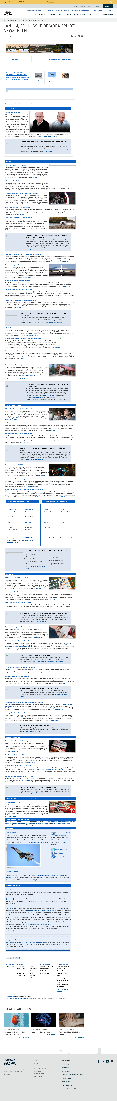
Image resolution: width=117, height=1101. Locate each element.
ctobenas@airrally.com (55, 661)
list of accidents (60, 483)
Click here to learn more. (34, 731)
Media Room (66, 1064)
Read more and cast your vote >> (47, 136)
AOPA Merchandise (68, 1085)
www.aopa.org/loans (41, 621)
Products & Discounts (35, 10)
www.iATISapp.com (48, 395)
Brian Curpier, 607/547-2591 (62, 973)
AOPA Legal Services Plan (35, 759)
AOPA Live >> (65, 80)
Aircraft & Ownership (80, 10)
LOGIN (98, 6)
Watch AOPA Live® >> (28, 375)
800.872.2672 (7, 1074)
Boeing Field (53, 708)
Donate (90, 6)
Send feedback (19, 996)
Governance (37, 1071)
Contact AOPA (66, 1061)
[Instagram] (108, 1061)
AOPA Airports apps (26, 780)
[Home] (6, 20)
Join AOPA (36, 1063)
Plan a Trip (71, 15)
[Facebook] (99, 1061)
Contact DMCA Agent (69, 1088)
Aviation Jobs (66, 1081)
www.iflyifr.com (30, 249)
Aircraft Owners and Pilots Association (19, 998)
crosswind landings (10, 123)
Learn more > (50, 151)
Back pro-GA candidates (13, 942)
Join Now (108, 6)
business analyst (22, 823)
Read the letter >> (66, 608)
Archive (27, 996)
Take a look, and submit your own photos (34, 842)
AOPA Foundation (79, 6)
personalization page (32, 486)
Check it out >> (43, 475)
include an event (43, 875)
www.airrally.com (40, 661)
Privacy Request (67, 1092)
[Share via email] (82, 36)
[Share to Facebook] (72, 36)
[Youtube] (111, 1061)
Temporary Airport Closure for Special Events (37, 924)
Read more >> (35, 177)
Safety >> (38, 80)
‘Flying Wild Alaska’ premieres (16, 75)
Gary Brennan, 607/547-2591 (62, 980)
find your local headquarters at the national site (50, 769)
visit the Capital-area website (27, 769)
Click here (51, 2)
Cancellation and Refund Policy (73, 1074)
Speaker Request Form (40, 1079)
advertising (66, 1067)
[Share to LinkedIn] (79, 36)
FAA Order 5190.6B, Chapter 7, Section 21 (40, 910)
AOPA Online (24, 378)
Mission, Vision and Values (41, 1068)
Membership (107, 15)
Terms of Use (66, 1071)
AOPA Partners (38, 1076)
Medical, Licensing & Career (57, 10)
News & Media (40, 15)
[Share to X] (75, 36)
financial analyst (32, 823)
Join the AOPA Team (39, 1073)
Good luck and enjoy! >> (12, 419)
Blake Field (20, 717)
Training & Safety (56, 15)
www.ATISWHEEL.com (36, 397)
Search (110, 10)
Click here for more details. (36, 459)
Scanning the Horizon (40, 1032)
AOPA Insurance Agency (22, 418)
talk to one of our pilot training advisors (32, 793)
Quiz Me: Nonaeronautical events (17, 79)
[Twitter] (104, 1061)
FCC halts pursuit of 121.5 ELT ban (17, 77)
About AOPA (97, 10)
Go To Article (23, 1037)
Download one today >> (47, 781)
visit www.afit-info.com (54, 322)
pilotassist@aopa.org (13, 931)
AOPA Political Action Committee (35, 942)
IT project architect (43, 823)
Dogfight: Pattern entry (14, 72)
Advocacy (94, 15)
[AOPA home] (8, 15)
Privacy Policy (67, 1078)
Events (83, 15)
